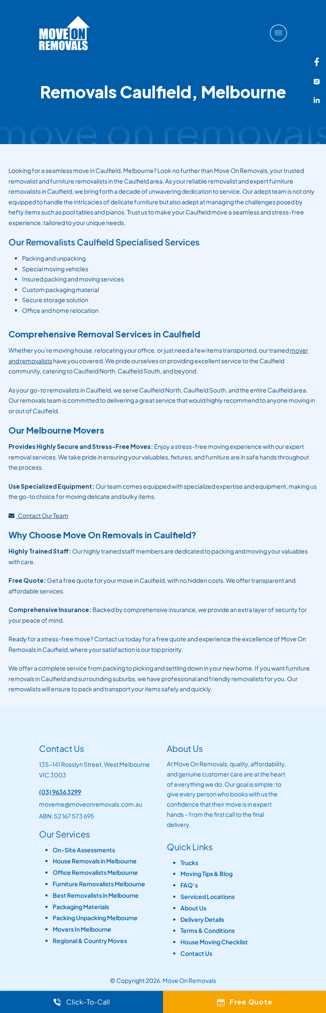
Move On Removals (189, 980)
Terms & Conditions (207, 930)
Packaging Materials (81, 906)
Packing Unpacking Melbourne (95, 917)
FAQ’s (189, 885)
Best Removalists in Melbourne (96, 895)
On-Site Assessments (84, 850)
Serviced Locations (207, 896)
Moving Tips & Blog (206, 873)
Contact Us (196, 953)
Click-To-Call (88, 1001)
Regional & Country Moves (90, 940)
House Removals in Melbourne (95, 861)
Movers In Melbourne (82, 929)
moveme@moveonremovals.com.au (90, 804)
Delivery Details (202, 919)
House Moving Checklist (214, 942)
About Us (193, 908)
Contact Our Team (42, 515)
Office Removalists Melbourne (95, 872)
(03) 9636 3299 (60, 792)
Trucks (189, 862)
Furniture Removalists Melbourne (99, 884)
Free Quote (251, 1001)
